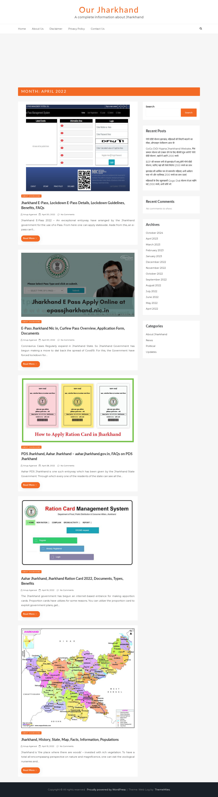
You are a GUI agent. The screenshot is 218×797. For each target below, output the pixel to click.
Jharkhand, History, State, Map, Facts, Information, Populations (70, 739)
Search (150, 106)
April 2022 (152, 308)
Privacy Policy (76, 28)
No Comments (67, 214)
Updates (151, 351)
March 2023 (153, 244)
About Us (37, 28)
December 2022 (156, 261)
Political (150, 346)
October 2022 (154, 273)
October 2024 (154, 232)
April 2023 (152, 238)
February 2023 (155, 250)
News (149, 340)
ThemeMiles (162, 789)
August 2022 (153, 285)
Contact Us (97, 28)
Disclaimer (55, 28)
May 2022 (152, 302)
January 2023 (154, 256)
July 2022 (151, 291)
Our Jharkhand (109, 10)
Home (22, 28)
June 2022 (152, 297)
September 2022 (156, 279)
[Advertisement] (109, 57)
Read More (29, 238)
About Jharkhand (31, 196)
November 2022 (156, 267)
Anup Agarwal (30, 214)
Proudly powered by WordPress (106, 789)
